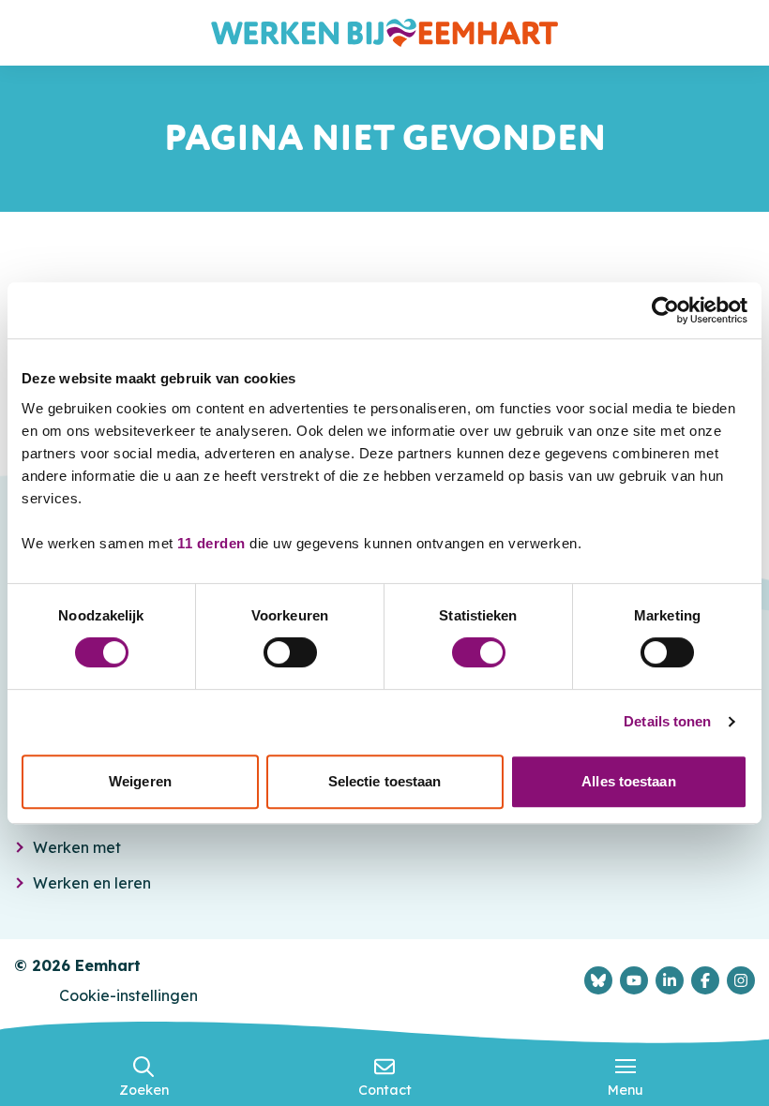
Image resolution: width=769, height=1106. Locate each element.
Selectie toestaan (385, 781)
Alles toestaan (628, 781)
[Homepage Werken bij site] (384, 33)
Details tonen (667, 721)
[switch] (290, 652)
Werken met (77, 847)
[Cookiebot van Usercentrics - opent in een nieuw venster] (665, 310)
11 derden (211, 543)
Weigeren (140, 781)
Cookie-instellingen (128, 995)
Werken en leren (92, 883)
